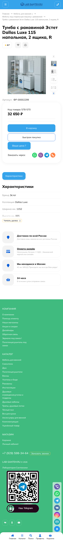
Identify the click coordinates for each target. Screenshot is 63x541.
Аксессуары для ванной (14, 417)
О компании (8, 314)
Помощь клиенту (10, 318)
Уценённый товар (10, 425)
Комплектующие (10, 421)
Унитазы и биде (10, 379)
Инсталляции (8, 387)
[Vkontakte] (5, 523)
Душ (4, 368)
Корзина (6, 440)
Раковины (7, 383)
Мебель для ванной (22, 14)
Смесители (7, 364)
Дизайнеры (8, 330)
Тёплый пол (8, 410)
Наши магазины (10, 322)
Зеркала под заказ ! (12, 338)
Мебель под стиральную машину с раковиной (22, 16)
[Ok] (12, 523)
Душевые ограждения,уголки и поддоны (12, 394)
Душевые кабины (10, 402)
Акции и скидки (10, 326)
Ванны (5, 376)
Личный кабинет (10, 444)
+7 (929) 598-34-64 (15, 453)
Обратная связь (10, 334)
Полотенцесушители (12, 372)
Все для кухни (9, 413)
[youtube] (19, 523)
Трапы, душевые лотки (13, 406)
